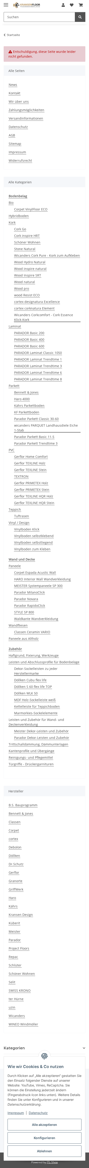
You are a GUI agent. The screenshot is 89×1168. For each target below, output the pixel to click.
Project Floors (19, 948)
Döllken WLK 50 (26, 693)
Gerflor (14, 872)
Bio (11, 202)
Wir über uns (19, 101)
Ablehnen (44, 1151)
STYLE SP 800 (24, 612)
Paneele (15, 566)
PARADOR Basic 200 (29, 333)
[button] (63, 5)
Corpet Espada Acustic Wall (35, 572)
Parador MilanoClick (29, 592)
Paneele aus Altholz (24, 638)
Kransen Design (21, 914)
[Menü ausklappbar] (6, 3)
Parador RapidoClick (29, 605)
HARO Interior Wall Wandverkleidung (42, 579)
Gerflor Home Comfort (31, 456)
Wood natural (24, 282)
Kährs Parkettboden (29, 405)
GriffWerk (16, 889)
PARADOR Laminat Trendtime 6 (38, 372)
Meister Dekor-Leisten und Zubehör (41, 731)
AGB (12, 135)
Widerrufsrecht (20, 160)
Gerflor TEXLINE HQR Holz (33, 496)
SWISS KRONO (20, 990)
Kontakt (14, 93)
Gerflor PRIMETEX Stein (31, 489)
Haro (12, 898)
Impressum (16, 1113)
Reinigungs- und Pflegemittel (31, 757)
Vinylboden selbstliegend (33, 542)
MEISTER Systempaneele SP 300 (38, 586)
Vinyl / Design (19, 522)
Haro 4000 (22, 399)
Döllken (14, 855)
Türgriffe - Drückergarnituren (31, 764)
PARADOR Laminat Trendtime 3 (38, 366)
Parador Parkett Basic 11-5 (34, 437)
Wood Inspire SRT (27, 275)
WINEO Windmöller (23, 1024)
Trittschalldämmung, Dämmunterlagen (38, 744)
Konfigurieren (44, 1138)
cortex (13, 839)
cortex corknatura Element (34, 308)
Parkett (14, 386)
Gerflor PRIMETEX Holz (31, 483)
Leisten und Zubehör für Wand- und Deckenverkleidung (36, 722)
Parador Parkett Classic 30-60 (36, 419)
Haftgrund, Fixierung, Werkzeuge (34, 655)
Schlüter (15, 965)
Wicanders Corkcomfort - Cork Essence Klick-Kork (43, 317)
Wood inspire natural (30, 268)
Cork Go (20, 229)
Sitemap (15, 143)
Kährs (13, 906)
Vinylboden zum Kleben (32, 549)
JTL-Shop (52, 1162)
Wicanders (17, 1016)
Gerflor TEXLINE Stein (30, 470)
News (13, 84)
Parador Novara (26, 599)
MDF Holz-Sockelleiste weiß (35, 700)
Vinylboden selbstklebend (34, 536)
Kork (12, 222)
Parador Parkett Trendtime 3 (36, 443)
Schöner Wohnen (27, 242)
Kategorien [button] (14, 1048)
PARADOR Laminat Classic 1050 (38, 353)
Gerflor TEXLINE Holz (29, 463)
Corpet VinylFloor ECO (30, 209)
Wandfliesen (18, 625)
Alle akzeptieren (44, 1125)
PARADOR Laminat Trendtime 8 (38, 379)
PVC (11, 450)
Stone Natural (24, 249)
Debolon (15, 847)
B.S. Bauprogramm (23, 805)
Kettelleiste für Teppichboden (37, 706)
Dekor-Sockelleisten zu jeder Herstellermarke (36, 671)
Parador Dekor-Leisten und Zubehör (41, 737)
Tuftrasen (21, 516)
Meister (14, 931)
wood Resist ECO (27, 295)
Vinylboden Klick (26, 529)
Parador (15, 940)
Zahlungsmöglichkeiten (26, 110)
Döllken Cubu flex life (30, 680)
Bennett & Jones (26, 392)
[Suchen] (80, 17)
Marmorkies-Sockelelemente (36, 713)
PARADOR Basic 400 (29, 339)
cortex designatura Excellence (37, 302)
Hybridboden (19, 216)
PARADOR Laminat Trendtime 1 (38, 359)
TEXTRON (21, 476)
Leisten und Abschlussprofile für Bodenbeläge (44, 662)
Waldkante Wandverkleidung (36, 619)
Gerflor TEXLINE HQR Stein (34, 503)
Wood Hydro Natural (29, 262)
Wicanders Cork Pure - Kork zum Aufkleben (47, 255)
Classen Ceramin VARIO (32, 632)
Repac (13, 957)
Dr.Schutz (16, 864)
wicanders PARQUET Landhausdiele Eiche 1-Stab (46, 427)
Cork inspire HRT (27, 235)
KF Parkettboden (26, 412)
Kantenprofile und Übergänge (31, 751)
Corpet (14, 830)
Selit (12, 982)
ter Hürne (16, 999)
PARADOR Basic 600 (29, 346)
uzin (12, 1007)
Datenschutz (38, 1113)
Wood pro (21, 288)
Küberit (14, 923)
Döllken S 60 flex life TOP (33, 686)
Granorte (15, 881)
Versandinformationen (26, 118)
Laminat (15, 326)
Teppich (15, 509)
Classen (15, 822)
